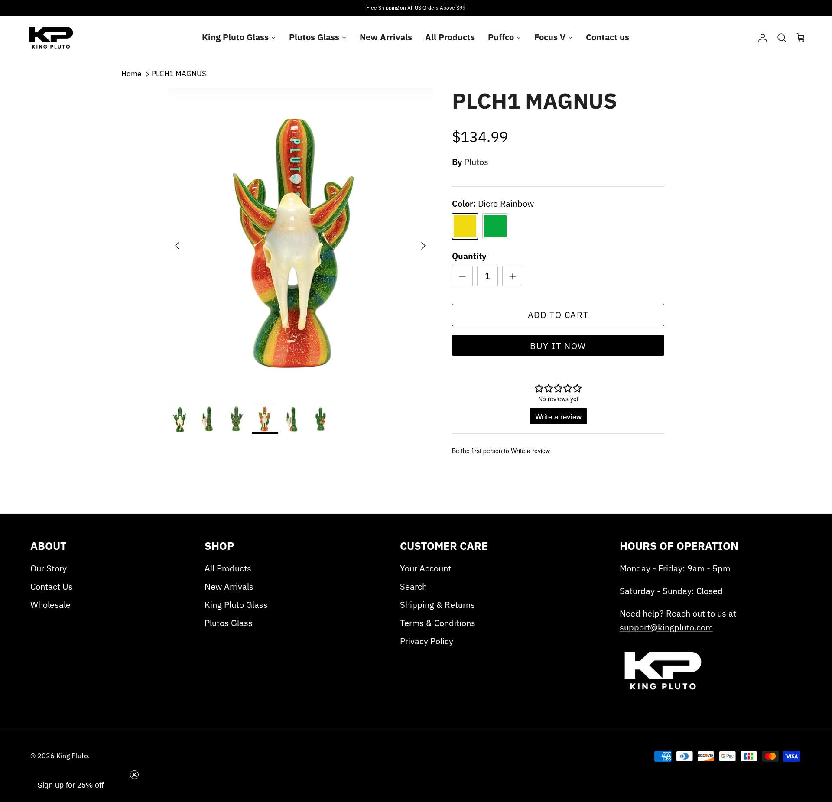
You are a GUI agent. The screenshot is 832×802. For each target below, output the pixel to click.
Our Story (48, 568)
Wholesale (50, 604)
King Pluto (72, 755)
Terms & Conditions (437, 623)
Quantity (469, 256)
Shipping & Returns (437, 604)
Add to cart (558, 315)
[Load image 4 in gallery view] (300, 241)
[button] (70, 789)
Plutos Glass (229, 623)
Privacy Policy (426, 641)
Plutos (476, 162)
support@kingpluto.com (666, 627)
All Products (228, 568)
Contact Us (51, 586)
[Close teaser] (134, 774)
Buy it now (558, 346)
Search (413, 586)
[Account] (761, 37)
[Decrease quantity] (462, 276)
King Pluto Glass (236, 604)
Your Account (425, 568)
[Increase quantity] (512, 276)
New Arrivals (229, 586)
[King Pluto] (51, 37)
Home (131, 73)
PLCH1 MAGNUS (179, 73)
